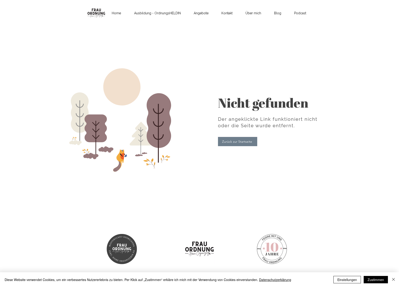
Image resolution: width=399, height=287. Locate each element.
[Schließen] (393, 279)
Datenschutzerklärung (275, 279)
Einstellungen (347, 279)
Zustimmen (376, 279)
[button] (201, 13)
